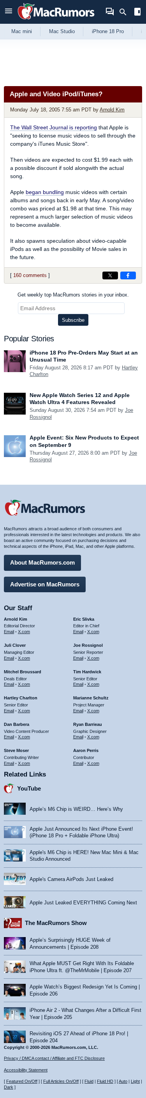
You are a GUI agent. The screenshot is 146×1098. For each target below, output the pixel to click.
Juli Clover (15, 645)
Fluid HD (105, 1081)
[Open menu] (8, 12)
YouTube (29, 788)
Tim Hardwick (87, 671)
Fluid (88, 1081)
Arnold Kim (112, 110)
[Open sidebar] (137, 12)
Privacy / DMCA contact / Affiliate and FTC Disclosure (54, 1058)
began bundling (45, 192)
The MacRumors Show (56, 923)
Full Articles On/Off (61, 1081)
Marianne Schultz (91, 698)
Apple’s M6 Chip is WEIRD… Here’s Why (76, 809)
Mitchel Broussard (22, 671)
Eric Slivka (83, 619)
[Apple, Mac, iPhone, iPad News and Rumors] (56, 20)
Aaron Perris (86, 750)
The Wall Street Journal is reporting (53, 127)
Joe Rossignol (88, 645)
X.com (24, 631)
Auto (123, 1081)
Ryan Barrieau (87, 724)
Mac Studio (62, 31)
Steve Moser (16, 750)
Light (135, 1081)
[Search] (125, 12)
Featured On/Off (21, 1081)
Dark (8, 1087)
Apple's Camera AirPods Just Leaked (71, 879)
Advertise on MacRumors (44, 584)
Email (9, 631)
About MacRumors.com (42, 562)
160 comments (30, 275)
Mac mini (21, 31)
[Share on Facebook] (128, 275)
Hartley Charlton (20, 698)
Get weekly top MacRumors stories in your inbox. (73, 295)
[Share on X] (110, 275)
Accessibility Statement (25, 1070)
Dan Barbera (16, 724)
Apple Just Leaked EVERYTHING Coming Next (83, 903)
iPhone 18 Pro (108, 31)
